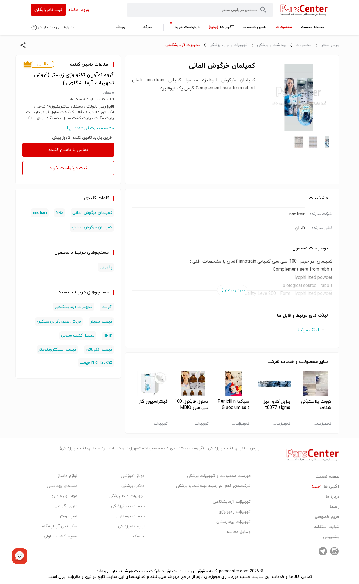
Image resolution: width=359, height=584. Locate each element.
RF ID (108, 336)
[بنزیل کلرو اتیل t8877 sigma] (273, 383)
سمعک (139, 536)
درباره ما (332, 497)
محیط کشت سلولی (78, 336)
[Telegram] (323, 551)
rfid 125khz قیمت (96, 363)
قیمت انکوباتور (99, 350)
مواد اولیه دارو (64, 496)
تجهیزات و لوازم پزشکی (229, 45)
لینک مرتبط (308, 330)
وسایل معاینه (239, 532)
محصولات (304, 45)
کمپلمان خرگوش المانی (92, 213)
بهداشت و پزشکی (271, 45)
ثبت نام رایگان (48, 10)
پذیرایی (106, 267)
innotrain (40, 213)
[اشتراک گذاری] (23, 45)
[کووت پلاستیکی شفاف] (314, 383)
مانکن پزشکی (133, 486)
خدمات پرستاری (130, 516)
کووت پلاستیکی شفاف (316, 404)
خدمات (287, 362)
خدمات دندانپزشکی (128, 506)
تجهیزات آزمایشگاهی (182, 45)
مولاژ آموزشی (133, 476)
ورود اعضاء (78, 10)
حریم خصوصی (327, 517)
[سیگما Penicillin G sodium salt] (232, 383)
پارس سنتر (330, 45)
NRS (59, 213)
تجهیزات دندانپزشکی (127, 496)
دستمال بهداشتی (62, 486)
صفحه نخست (327, 476)
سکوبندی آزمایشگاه (59, 526)
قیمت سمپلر (101, 322)
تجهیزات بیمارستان (233, 522)
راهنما (334, 507)
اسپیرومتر (68, 516)
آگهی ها (325, 487)
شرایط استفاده (326, 527)
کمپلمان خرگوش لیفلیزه (91, 227)
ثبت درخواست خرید (68, 168)
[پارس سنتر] (304, 10)
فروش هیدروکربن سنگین (59, 322)
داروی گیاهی (65, 506)
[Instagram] (334, 551)
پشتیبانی (331, 537)
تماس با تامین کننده (68, 150)
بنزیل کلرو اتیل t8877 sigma (276, 404)
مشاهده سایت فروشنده (94, 128)
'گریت (107, 307)
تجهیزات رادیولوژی (235, 512)
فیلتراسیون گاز (153, 401)
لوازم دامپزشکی (131, 526)
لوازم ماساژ (67, 476)
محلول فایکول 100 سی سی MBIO (191, 404)
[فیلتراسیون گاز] (150, 383)
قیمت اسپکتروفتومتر (57, 350)
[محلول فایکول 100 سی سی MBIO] (191, 383)
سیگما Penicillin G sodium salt (233, 404)
